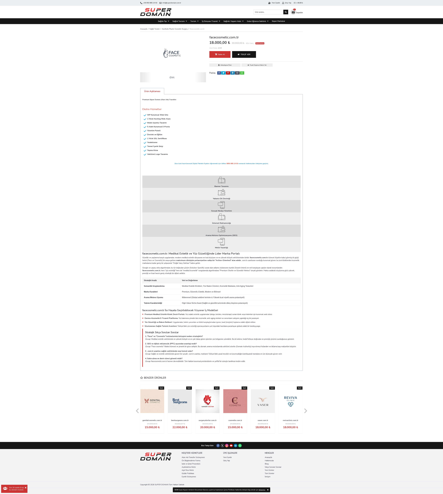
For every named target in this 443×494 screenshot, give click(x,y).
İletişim (267, 477)
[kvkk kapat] (267, 490)
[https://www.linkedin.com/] (235, 446)
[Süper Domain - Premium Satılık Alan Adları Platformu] (155, 12)
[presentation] (137, 411)
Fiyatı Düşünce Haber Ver (258, 65)
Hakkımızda (269, 460)
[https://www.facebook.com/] (218, 446)
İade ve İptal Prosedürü (191, 464)
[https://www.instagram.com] (227, 446)
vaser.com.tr (263, 420)
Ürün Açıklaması (152, 91)
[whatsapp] (242, 73)
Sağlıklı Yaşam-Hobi (232, 21)
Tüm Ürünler (269, 473)
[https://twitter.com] (222, 447)
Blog (267, 464)
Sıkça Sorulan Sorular (273, 467)
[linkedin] (232, 73)
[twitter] (223, 73)
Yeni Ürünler (269, 470)
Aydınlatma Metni (189, 467)
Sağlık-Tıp (162, 21)
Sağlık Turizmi (178, 21)
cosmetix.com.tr (235, 420)
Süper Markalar (278, 21)
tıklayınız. (262, 490)
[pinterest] (228, 73)
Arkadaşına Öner (226, 65)
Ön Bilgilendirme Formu (191, 460)
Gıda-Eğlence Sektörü (256, 21)
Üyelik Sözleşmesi (189, 477)
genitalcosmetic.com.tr (152, 420)
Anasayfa (143, 29)
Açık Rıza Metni (188, 470)
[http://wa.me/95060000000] (240, 446)
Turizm (193, 21)
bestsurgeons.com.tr (180, 420)
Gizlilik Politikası (188, 473)
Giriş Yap (226, 460)
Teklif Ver (245, 54)
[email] (237, 73)
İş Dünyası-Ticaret (210, 21)
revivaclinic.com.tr (290, 420)
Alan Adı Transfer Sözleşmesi (193, 457)
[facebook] (219, 73)
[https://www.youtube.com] (231, 446)
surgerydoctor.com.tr (208, 420)
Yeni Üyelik (227, 457)
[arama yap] (285, 12)
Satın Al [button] (221, 54)
